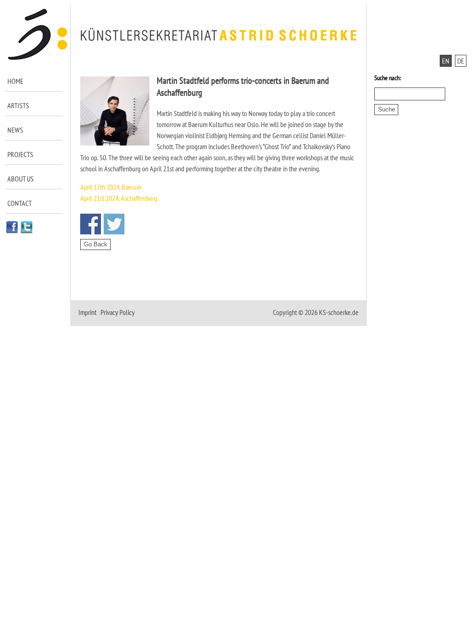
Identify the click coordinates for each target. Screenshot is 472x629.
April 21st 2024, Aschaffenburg (118, 198)
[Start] (38, 58)
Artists (18, 105)
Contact (19, 203)
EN (445, 60)
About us (20, 178)
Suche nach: (387, 78)
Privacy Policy (117, 312)
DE (460, 60)
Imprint (87, 312)
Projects (20, 154)
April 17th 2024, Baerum (110, 187)
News (15, 129)
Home (15, 81)
